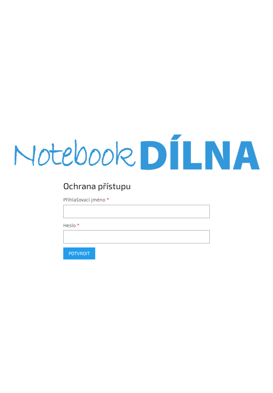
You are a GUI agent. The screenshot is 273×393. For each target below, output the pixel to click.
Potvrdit (79, 253)
